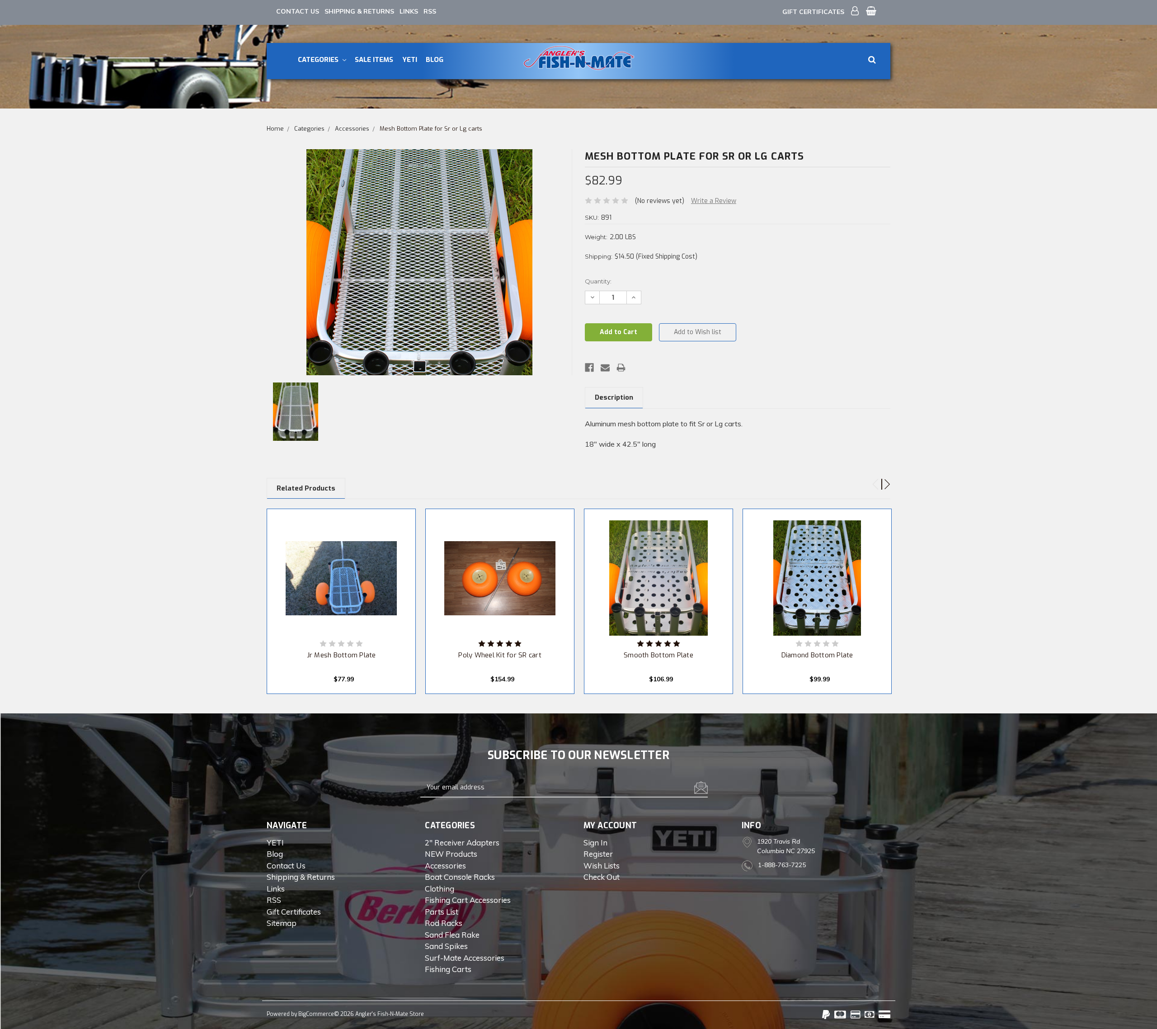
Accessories (352, 128)
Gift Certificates (813, 12)
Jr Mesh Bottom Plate (341, 655)
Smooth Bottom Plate (658, 655)
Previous (872, 480)
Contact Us (297, 11)
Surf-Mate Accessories (464, 958)
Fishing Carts (448, 969)
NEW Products (451, 854)
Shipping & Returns (359, 11)
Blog (434, 59)
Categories (319, 59)
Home (275, 128)
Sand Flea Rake (452, 934)
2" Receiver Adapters (462, 842)
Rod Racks (443, 923)
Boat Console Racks (460, 877)
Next (883, 480)
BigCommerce (316, 1014)
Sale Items (374, 59)
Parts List (441, 911)
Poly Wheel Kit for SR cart (499, 655)
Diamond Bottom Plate (817, 655)
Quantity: (598, 281)
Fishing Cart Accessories (468, 900)
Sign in (595, 842)
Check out (601, 877)
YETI (409, 59)
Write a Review (713, 201)
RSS (429, 11)
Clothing (439, 888)
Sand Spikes (446, 946)
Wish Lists (601, 865)
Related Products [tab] (306, 488)
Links (409, 11)
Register (598, 854)
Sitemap (281, 923)
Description (614, 397)
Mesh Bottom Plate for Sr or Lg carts (431, 128)
